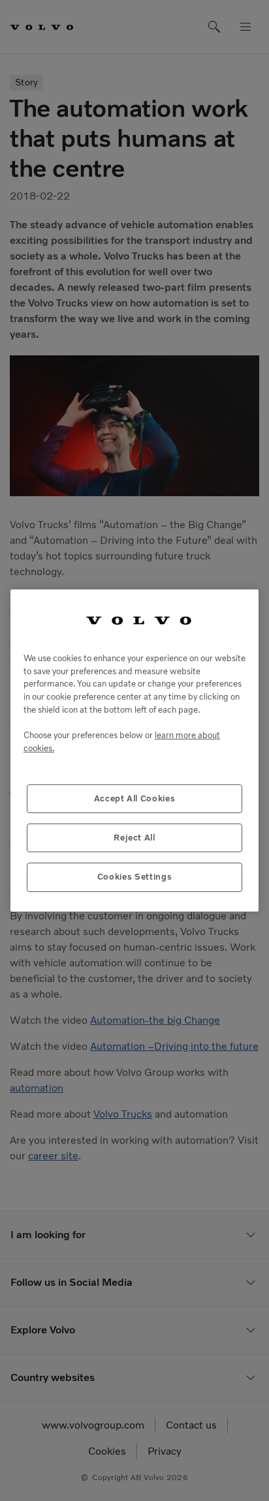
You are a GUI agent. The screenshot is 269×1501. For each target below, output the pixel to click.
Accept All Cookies (135, 798)
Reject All (134, 837)
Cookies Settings (134, 877)
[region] (134, 750)
